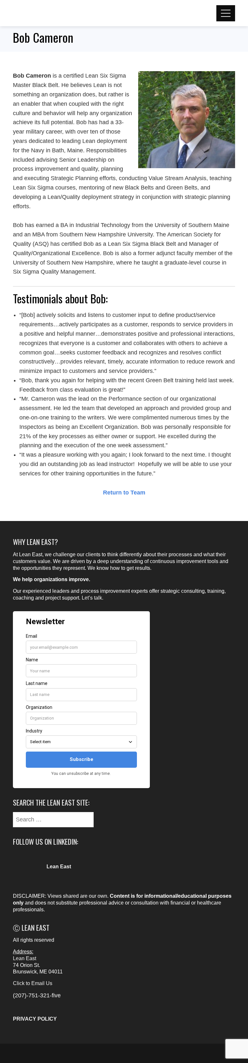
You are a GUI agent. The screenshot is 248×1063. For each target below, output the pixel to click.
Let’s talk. (92, 598)
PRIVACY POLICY (35, 1019)
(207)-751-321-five (37, 995)
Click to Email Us (32, 983)
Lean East (24, 958)
